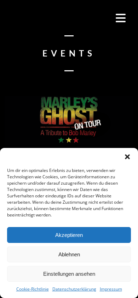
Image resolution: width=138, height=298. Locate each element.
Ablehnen (69, 254)
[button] (127, 156)
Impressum (111, 289)
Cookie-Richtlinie (32, 289)
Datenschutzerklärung (74, 289)
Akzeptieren (69, 235)
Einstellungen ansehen (69, 274)
